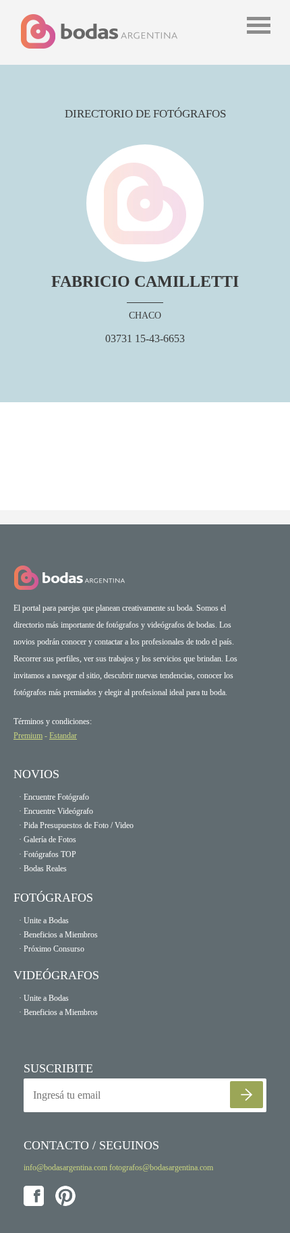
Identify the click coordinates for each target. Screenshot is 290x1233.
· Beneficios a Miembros (58, 934)
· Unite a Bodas (44, 920)
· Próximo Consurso (51, 949)
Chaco (145, 315)
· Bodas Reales (43, 868)
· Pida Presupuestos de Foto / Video (76, 825)
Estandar (63, 735)
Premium (27, 735)
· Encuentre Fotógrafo (54, 797)
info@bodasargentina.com (65, 1167)
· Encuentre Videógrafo (56, 811)
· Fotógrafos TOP (47, 854)
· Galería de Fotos (47, 839)
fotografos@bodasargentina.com (161, 1167)
